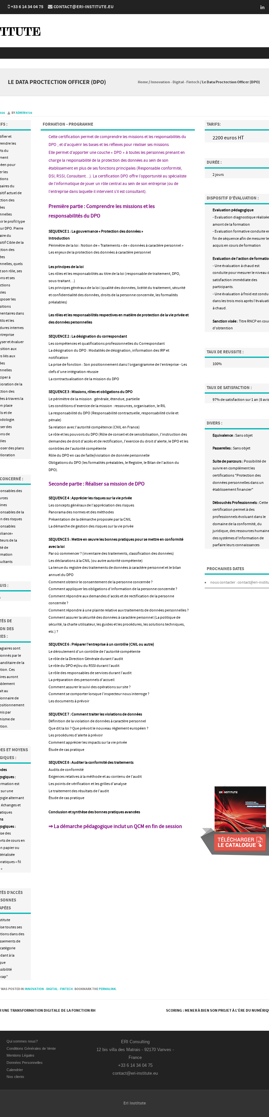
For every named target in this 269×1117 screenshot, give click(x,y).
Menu (134, 53)
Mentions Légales (20, 1055)
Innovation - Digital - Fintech (175, 82)
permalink (107, 989)
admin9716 (24, 113)
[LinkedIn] (260, 7)
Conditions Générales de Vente (32, 1048)
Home (143, 82)
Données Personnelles (25, 1063)
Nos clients (15, 1077)
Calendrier (15, 1070)
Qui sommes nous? (22, 1041)
